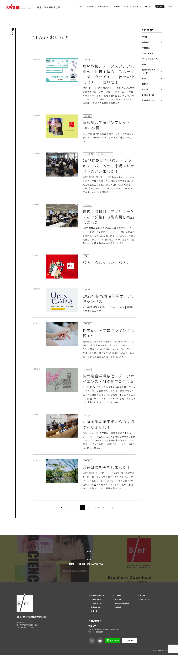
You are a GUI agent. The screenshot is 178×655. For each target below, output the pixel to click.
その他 (145, 89)
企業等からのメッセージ (149, 71)
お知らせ (146, 42)
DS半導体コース (149, 100)
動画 (144, 78)
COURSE (89, 6)
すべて (145, 37)
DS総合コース (148, 95)
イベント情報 (147, 53)
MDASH (145, 84)
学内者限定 (129, 640)
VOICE (135, 6)
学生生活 (146, 47)
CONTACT (147, 6)
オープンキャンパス (150, 58)
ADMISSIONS (104, 6)
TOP (80, 6)
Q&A (126, 6)
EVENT (117, 6)
